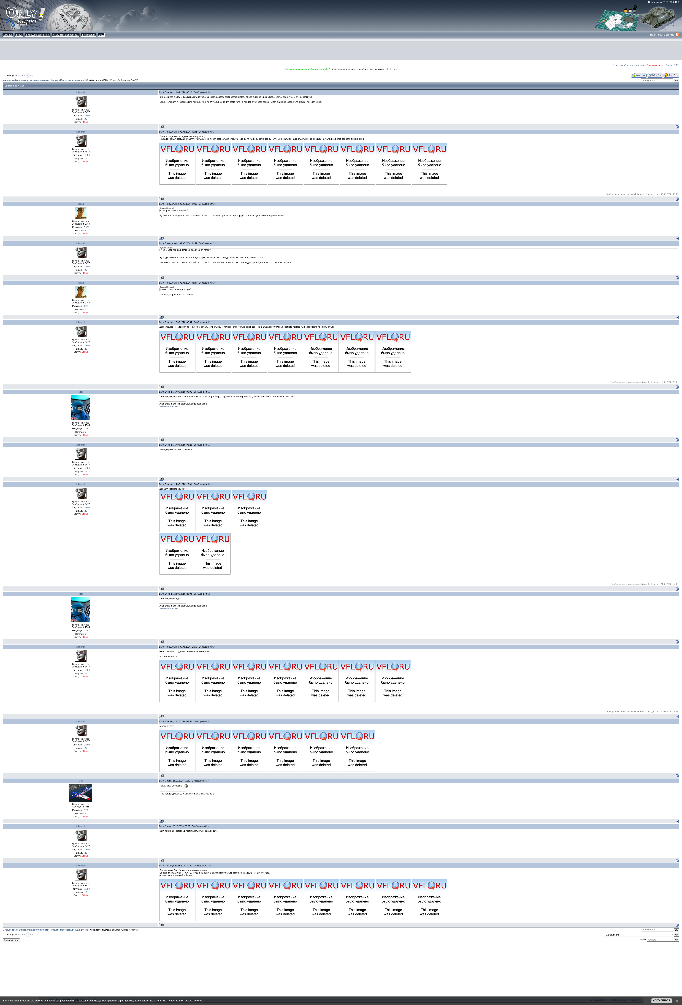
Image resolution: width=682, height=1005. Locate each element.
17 (214, 132)
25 (209, 594)
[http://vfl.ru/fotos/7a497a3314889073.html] (321, 920)
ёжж (81, 392)
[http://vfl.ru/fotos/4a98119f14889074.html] (357, 920)
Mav (81, 781)
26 (214, 647)
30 (209, 865)
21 (209, 322)
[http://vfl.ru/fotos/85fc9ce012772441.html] (177, 531)
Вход (101, 35)
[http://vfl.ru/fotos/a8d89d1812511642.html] (429, 184)
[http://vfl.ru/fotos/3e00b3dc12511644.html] (213, 184)
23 (209, 445)
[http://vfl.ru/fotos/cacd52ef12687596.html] (177, 372)
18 (214, 204)
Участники (640, 65)
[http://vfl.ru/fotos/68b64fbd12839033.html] (213, 701)
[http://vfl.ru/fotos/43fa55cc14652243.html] (249, 771)
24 (209, 484)
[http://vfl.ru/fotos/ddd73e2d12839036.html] (249, 701)
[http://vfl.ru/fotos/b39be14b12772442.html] (213, 531)
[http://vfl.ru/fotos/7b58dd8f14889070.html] (213, 920)
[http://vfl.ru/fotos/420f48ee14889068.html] (429, 920)
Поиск (669, 65)
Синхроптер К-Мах (100, 80)
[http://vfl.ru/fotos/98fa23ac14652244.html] (285, 771)
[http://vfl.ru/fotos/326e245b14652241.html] (177, 771)
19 (214, 243)
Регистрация (88, 35)
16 (209, 92)
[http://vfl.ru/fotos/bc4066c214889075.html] (393, 920)
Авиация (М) (81, 80)
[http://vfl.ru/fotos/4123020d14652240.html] (357, 771)
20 (214, 283)
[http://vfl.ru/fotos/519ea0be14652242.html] (213, 771)
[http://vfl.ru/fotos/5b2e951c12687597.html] (213, 372)
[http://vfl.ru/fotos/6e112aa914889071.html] (249, 920)
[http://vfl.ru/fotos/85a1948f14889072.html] (285, 920)
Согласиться (661, 1000)
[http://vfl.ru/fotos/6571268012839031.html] (321, 701)
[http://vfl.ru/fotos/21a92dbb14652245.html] (321, 771)
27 (209, 721)
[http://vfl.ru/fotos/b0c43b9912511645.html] (249, 184)
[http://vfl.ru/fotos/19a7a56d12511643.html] (177, 184)
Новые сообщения (623, 65)
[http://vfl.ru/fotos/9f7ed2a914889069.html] (177, 920)
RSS (676, 65)
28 (207, 781)
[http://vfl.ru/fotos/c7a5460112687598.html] (249, 372)
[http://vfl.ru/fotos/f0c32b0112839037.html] (285, 701)
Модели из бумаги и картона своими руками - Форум (30, 80)
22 (209, 392)
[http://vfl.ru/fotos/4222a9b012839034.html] (357, 701)
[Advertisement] (341, 50)
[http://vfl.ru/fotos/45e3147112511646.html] (285, 184)
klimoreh (80, 92)
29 (207, 826)
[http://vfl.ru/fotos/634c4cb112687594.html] (321, 372)
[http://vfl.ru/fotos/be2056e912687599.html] (285, 372)
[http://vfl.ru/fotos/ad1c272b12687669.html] (357, 372)
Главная (8, 35)
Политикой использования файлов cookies (179, 1000)
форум (19, 35)
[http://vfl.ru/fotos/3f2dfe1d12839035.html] (393, 701)
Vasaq (81, 204)
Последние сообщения (37, 35)
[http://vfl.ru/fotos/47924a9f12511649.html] (393, 184)
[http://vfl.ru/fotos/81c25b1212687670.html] (393, 372)
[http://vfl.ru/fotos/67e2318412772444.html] (177, 574)
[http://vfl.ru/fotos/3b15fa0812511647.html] (321, 184)
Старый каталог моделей (65, 35)
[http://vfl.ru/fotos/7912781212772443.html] (249, 531)
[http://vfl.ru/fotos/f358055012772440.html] (213, 574)
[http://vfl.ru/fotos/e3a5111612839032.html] (177, 701)
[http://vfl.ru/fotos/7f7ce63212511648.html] (357, 184)
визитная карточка (168, 406)
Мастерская (66, 80)
